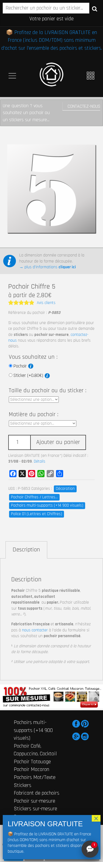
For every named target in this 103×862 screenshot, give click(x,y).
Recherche (94, 8)
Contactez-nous (84, 106)
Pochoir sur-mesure (34, 801)
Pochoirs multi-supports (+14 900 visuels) (47, 505)
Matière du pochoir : (33, 414)
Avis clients (46, 302)
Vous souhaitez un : (33, 357)
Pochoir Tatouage (32, 761)
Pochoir (20, 366)
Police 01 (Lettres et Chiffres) (36, 514)
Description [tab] (26, 550)
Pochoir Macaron (31, 769)
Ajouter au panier (58, 442)
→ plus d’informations (47, 267)
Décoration (65, 488)
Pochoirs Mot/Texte (34, 777)
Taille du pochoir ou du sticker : (47, 390)
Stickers (22, 785)
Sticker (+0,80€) (28, 375)
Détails (39, 461)
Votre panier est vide (51, 18)
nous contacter (35, 630)
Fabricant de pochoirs (36, 793)
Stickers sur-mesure (35, 808)
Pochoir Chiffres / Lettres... (34, 497)
